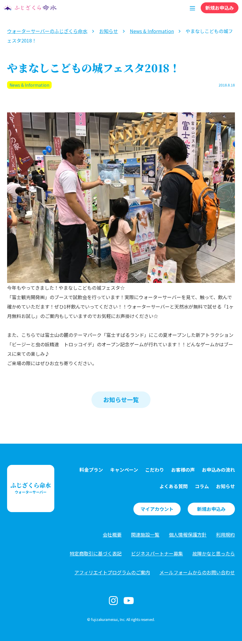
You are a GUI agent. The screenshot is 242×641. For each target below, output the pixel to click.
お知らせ (225, 486)
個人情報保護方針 (188, 534)
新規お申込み (219, 7)
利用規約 (225, 534)
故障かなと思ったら (213, 553)
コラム (202, 486)
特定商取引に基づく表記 (96, 553)
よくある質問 (173, 486)
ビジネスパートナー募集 (157, 553)
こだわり (154, 469)
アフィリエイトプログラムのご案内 (112, 572)
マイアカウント (157, 508)
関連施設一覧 (145, 534)
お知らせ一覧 (121, 399)
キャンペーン (124, 469)
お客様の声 (183, 469)
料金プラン (91, 469)
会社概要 (112, 534)
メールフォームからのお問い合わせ (197, 572)
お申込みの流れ (218, 469)
